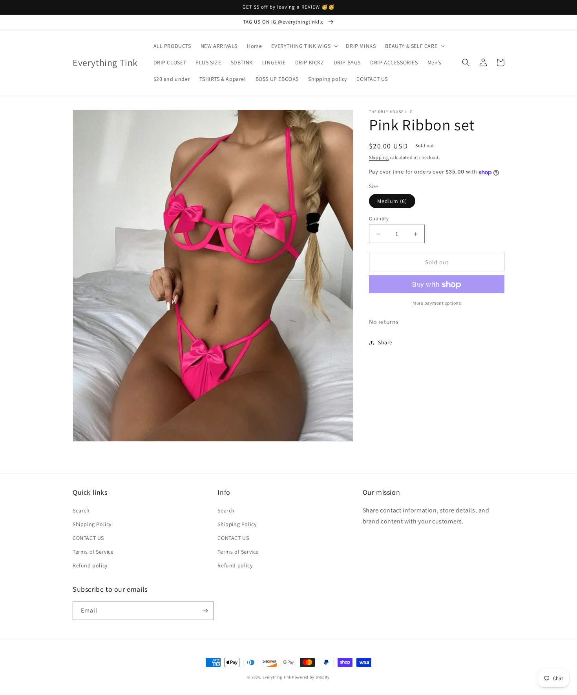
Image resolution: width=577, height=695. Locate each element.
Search (81, 510)
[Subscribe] (205, 611)
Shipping (379, 157)
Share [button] (385, 342)
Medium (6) (392, 201)
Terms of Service (93, 551)
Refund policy (90, 565)
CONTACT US (88, 537)
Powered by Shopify (311, 677)
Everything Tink (277, 677)
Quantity (379, 218)
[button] (304, 46)
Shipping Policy (92, 524)
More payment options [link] (437, 303)
